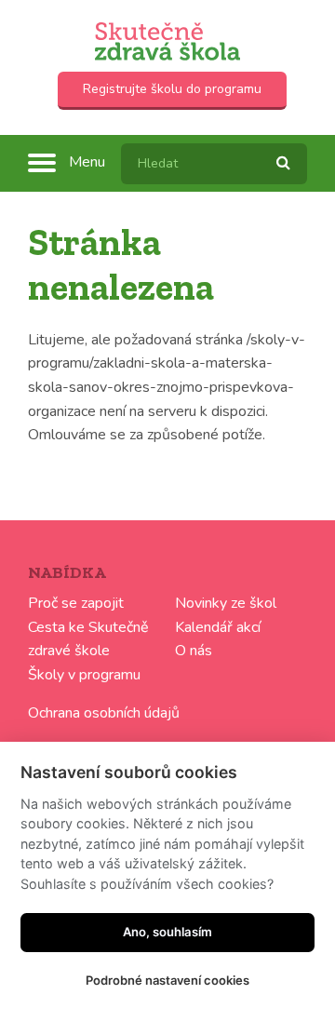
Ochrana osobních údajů (104, 713)
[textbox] (214, 163)
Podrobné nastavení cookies (167, 980)
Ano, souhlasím (167, 931)
